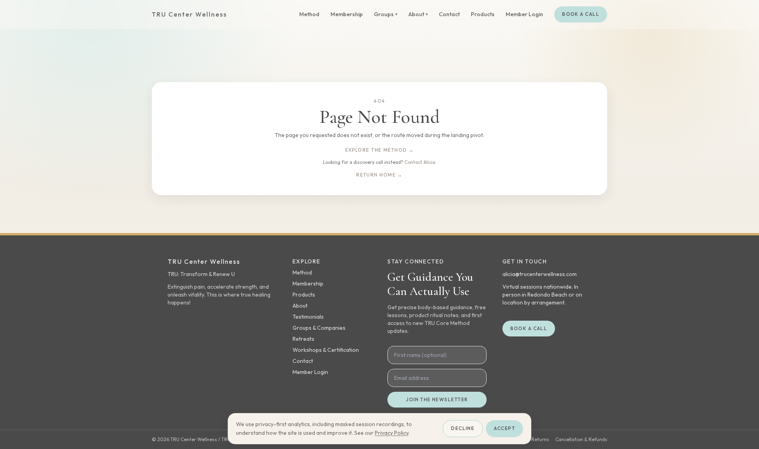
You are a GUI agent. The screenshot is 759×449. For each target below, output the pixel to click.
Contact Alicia (419, 162)
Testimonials (308, 316)
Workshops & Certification (326, 349)
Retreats (303, 338)
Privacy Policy (391, 432)
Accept (504, 428)
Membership (346, 14)
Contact (449, 14)
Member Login (524, 14)
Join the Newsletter (437, 399)
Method (309, 14)
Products (483, 14)
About (300, 305)
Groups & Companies (319, 327)
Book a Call (580, 14)
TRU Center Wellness (189, 14)
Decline (462, 428)
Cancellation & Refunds (581, 439)
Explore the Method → (379, 150)
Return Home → (379, 175)
